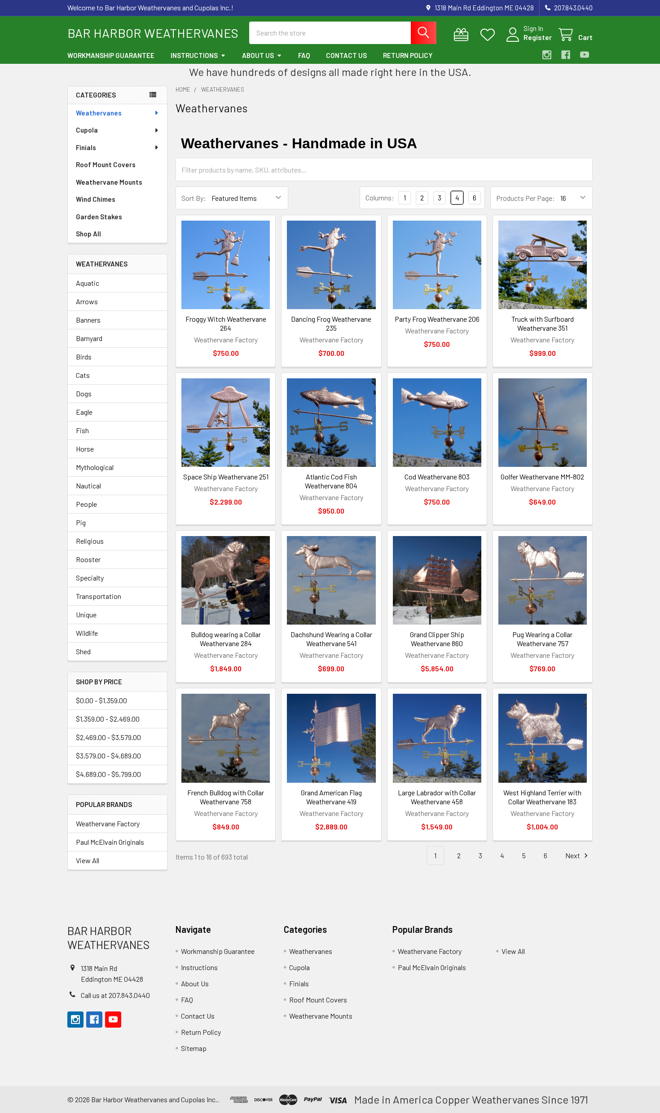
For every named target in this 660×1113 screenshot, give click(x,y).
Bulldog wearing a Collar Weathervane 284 (226, 638)
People (86, 504)
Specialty (90, 577)
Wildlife (87, 633)
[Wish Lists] (489, 35)
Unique (86, 614)
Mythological (95, 467)
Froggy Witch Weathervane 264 (225, 323)
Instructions (194, 55)
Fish (82, 430)
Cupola (87, 130)
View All (87, 860)
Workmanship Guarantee (110, 55)
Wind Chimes (95, 199)
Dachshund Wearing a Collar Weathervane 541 (331, 638)
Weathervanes (99, 113)
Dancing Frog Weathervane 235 (331, 323)
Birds (84, 356)
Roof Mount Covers (106, 164)
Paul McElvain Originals (110, 842)
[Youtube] (584, 55)
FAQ (304, 55)
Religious (90, 541)
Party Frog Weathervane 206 (437, 319)
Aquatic (87, 283)
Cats (83, 375)
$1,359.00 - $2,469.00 (108, 718)
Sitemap (194, 1048)
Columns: (379, 197)
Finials (86, 147)
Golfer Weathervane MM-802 (542, 476)
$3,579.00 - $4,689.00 (108, 755)
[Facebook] (566, 55)
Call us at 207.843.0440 (115, 995)
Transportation (98, 596)
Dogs (84, 393)
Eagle (84, 412)
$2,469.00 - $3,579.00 (108, 737)
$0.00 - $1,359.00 (101, 700)
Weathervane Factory (108, 823)
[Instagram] (547, 55)
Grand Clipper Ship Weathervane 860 (437, 638)
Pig (81, 522)
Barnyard (89, 338)
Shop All (88, 234)
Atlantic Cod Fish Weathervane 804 (331, 481)
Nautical (88, 485)
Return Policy (407, 55)
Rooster (88, 559)
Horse (85, 448)
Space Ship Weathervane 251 (225, 476)
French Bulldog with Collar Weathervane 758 (225, 797)
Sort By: (193, 198)
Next (573, 855)
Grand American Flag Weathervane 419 (331, 797)
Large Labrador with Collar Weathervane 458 (437, 797)
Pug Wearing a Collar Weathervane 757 (542, 638)
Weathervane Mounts (109, 182)
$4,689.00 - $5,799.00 (108, 774)
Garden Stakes (99, 217)
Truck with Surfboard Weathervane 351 (542, 323)
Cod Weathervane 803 (437, 476)
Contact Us (346, 55)
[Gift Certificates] (463, 35)
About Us (258, 55)
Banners (88, 319)
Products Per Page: (525, 198)
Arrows (87, 301)
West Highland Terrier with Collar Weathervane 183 (542, 797)
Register (538, 37)
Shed (83, 651)
